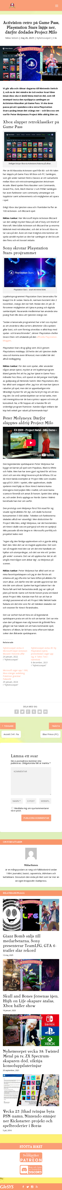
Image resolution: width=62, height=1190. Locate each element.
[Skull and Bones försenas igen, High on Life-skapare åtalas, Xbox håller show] (31, 975)
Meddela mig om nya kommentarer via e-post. (30, 809)
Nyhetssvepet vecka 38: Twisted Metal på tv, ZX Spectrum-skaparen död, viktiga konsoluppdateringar (31, 1058)
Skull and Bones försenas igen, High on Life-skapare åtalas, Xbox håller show (30, 1001)
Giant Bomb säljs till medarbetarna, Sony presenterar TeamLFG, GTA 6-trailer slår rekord (30, 943)
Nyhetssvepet (43, 37)
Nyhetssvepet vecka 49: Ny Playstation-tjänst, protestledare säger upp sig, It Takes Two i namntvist (43, 654)
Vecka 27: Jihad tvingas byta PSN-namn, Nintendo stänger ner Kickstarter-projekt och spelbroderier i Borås (29, 1118)
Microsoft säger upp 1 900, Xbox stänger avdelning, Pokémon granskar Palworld (15, 674)
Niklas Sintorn (11, 37)
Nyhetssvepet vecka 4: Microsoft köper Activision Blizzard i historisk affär (15, 651)
